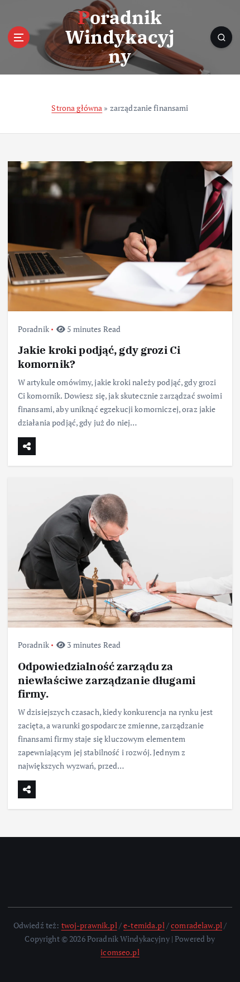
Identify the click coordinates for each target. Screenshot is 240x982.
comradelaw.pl (196, 925)
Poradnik (33, 329)
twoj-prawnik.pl (89, 925)
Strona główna (76, 107)
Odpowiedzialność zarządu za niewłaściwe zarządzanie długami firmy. (106, 679)
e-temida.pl (144, 925)
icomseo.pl (119, 952)
